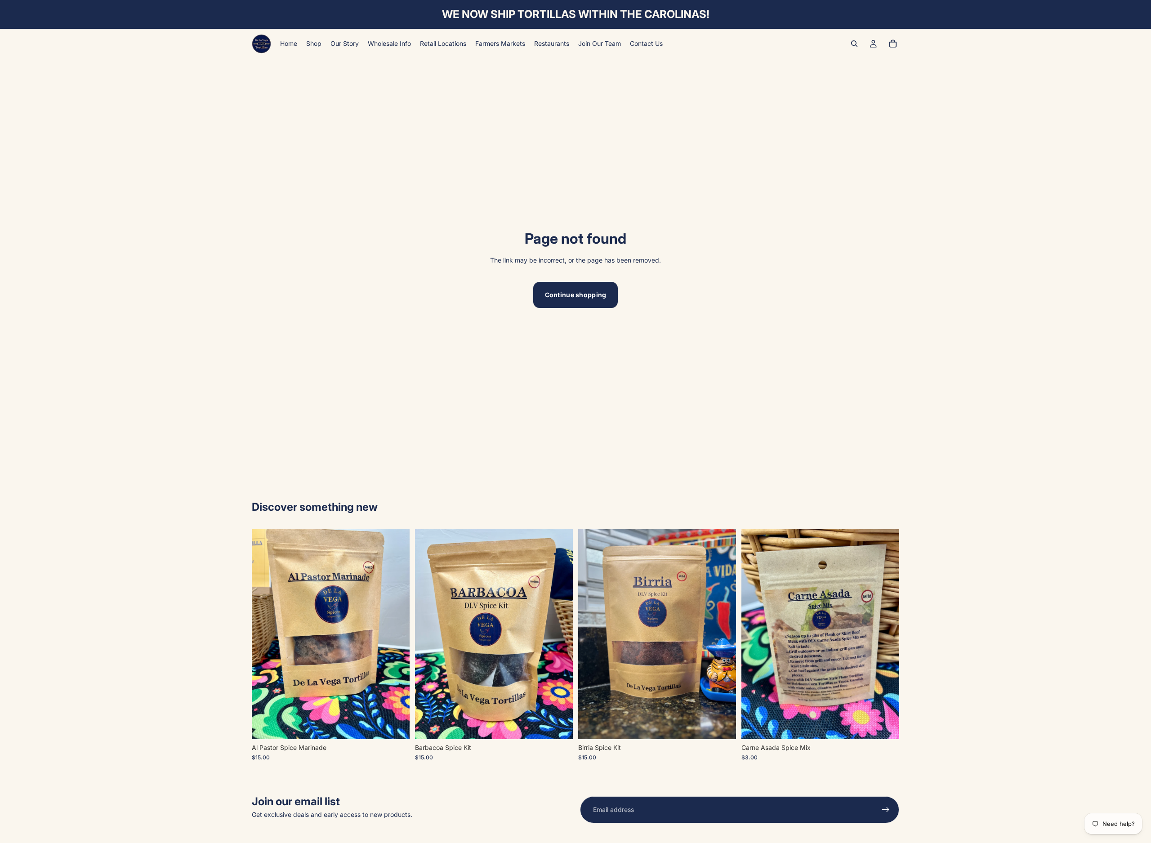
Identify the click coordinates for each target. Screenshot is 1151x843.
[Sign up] (885, 809)
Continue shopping (576, 295)
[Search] (854, 44)
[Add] (396, 725)
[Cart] (893, 44)
